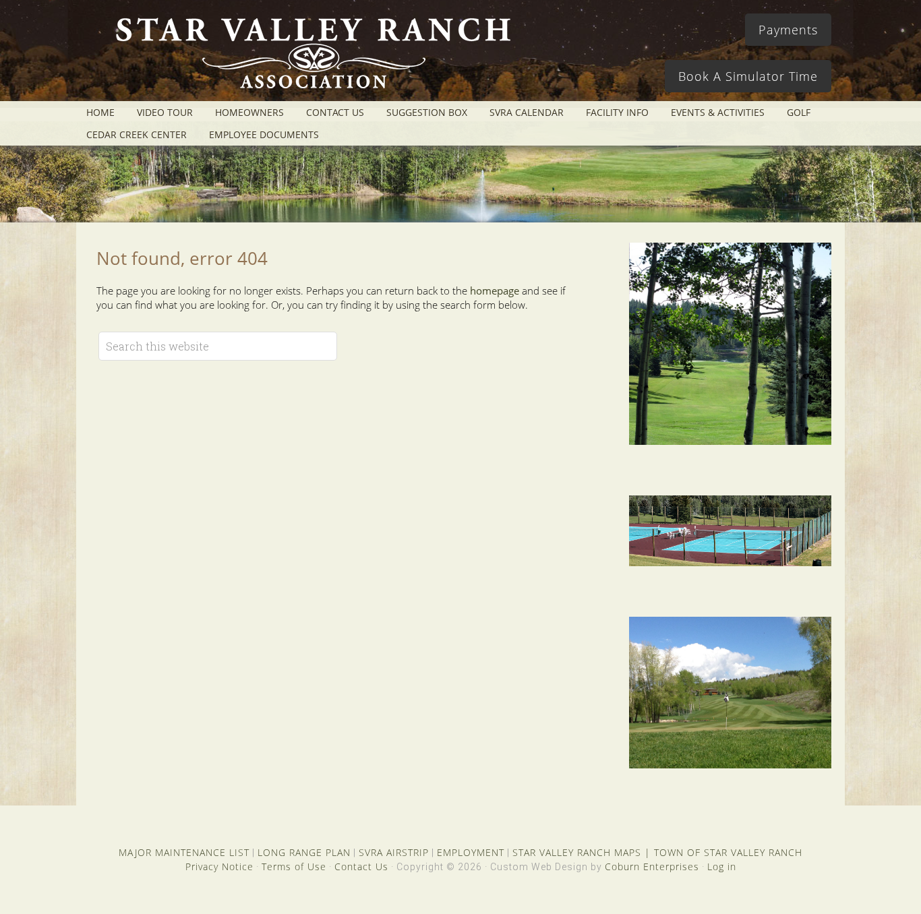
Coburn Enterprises (652, 866)
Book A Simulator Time (748, 76)
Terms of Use (294, 866)
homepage (494, 290)
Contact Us (361, 866)
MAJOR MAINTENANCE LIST (184, 852)
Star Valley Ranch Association (306, 57)
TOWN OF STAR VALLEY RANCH (728, 852)
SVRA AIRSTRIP (394, 852)
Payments (788, 30)
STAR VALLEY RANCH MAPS (576, 852)
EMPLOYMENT (470, 852)
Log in (721, 866)
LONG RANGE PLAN (304, 852)
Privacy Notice (219, 866)
